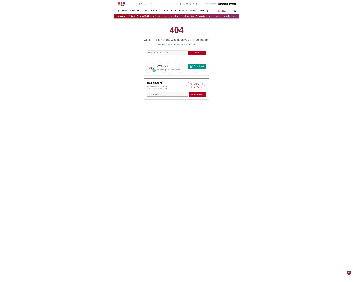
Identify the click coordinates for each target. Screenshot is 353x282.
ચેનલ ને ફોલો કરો (199, 66)
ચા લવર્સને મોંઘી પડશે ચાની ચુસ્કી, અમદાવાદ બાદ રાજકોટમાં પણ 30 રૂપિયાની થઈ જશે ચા (153, 16)
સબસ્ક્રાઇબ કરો (198, 95)
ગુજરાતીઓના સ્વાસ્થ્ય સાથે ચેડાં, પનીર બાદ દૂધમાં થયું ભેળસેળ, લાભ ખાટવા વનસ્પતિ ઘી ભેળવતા (214, 16)
